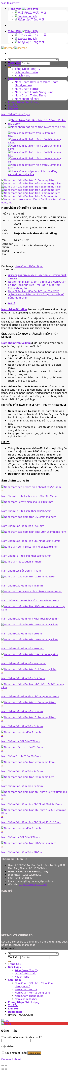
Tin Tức (13, 105)
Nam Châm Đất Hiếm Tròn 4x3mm (22, 711)
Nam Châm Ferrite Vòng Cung (34, 92)
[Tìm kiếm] (9, 67)
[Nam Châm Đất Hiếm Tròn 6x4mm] (37, 127)
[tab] (38, 303)
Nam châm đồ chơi (27, 98)
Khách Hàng (22, 75)
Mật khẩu (7, 1046)
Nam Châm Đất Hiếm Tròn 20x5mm (22, 852)
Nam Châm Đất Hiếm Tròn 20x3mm (22, 633)
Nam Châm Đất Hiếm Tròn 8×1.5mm (23, 678)
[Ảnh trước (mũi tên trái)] (2, 1068)
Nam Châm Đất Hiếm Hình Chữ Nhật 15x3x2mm (30, 696)
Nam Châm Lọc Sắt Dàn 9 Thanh (20, 837)
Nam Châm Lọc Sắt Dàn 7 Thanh (20, 741)
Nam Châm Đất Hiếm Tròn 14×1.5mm (23, 663)
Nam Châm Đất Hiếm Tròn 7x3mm (22, 585)
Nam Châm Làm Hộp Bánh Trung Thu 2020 (33, 291)
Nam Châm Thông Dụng (30, 95)
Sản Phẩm (14, 78)
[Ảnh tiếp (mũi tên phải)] (6, 1068)
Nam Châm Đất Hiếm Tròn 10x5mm (22, 648)
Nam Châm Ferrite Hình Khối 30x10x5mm (26, 511)
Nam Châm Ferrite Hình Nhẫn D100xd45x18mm (30, 600)
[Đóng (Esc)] (2, 1065)
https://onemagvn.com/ (33, 884)
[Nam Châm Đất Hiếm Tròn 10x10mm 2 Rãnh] (38, 123)
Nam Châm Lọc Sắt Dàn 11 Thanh (21, 570)
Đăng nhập (34, 1053)
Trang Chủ (14, 62)
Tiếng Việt (15, 8)
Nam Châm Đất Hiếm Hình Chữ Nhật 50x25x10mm (31, 804)
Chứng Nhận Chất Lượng (23, 102)
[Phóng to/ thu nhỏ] (6, 1065)
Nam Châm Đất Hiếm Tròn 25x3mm (22, 525)
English (32, 16)
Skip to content (10, 3)
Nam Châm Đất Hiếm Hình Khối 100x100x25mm (30, 618)
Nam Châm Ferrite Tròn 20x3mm (21, 756)
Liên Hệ (13, 108)
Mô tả (11, 303)
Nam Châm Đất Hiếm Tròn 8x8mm (22, 786)
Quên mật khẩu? (11, 1059)
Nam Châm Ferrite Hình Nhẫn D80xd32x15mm (29, 496)
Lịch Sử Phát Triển (26, 72)
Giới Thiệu (14, 65)
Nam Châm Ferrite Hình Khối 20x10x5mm (26, 555)
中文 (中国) (40, 12)
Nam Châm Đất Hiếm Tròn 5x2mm (22, 726)
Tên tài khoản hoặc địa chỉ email (21, 1037)
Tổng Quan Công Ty (27, 68)
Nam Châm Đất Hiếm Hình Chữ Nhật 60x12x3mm (30, 540)
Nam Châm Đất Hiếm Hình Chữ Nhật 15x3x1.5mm (31, 822)
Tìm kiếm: (14, 957)
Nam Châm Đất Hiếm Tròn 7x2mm (22, 771)
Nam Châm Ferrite (27, 88)
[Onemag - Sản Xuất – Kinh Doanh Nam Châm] (14, 47)
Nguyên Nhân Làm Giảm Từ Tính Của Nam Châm (37, 281)
